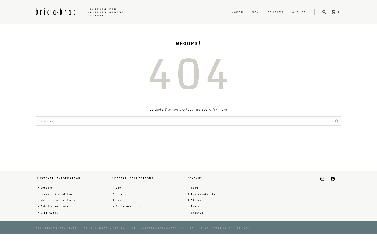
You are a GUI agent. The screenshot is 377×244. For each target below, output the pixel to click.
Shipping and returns (57, 200)
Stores (196, 200)
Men (255, 12)
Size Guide (49, 212)
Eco (118, 187)
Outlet (299, 12)
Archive (197, 212)
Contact (46, 187)
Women (237, 12)
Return (121, 194)
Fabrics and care (54, 206)
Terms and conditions (57, 194)
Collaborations (128, 206)
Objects (275, 12)
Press (195, 206)
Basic (120, 200)
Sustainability (203, 194)
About (195, 187)
